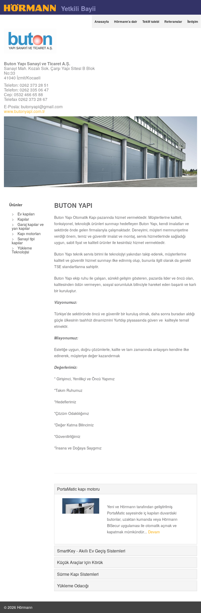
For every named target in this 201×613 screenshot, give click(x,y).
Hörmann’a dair (125, 21)
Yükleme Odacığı (73, 586)
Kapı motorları (28, 233)
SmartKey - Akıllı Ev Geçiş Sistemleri (91, 551)
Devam (154, 531)
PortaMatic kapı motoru (78, 489)
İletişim (192, 21)
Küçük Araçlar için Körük (80, 562)
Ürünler (15, 205)
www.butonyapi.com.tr (24, 111)
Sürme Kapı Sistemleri (78, 574)
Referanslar (173, 21)
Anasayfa (101, 21)
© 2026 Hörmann (18, 607)
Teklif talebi (150, 21)
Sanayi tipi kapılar (23, 240)
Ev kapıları (25, 213)
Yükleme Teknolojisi (22, 249)
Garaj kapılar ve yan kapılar (28, 226)
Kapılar (22, 219)
